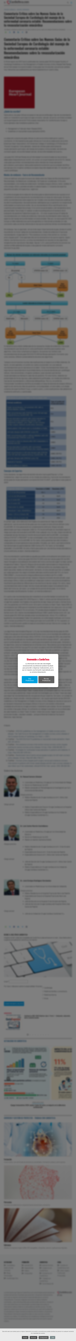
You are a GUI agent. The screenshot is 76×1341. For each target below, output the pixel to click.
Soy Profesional (30, 679)
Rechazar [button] (33, 1337)
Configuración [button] (43, 1337)
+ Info (52, 1337)
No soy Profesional (46, 679)
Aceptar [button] (25, 1337)
